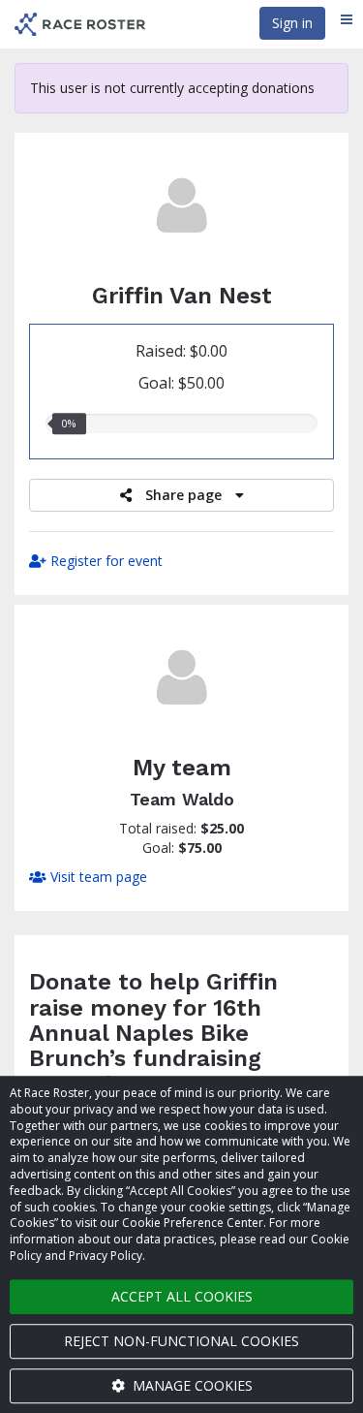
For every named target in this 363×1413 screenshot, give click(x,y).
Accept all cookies (182, 1296)
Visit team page (96, 876)
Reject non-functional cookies (181, 1341)
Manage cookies (191, 1385)
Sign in (292, 23)
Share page (183, 495)
